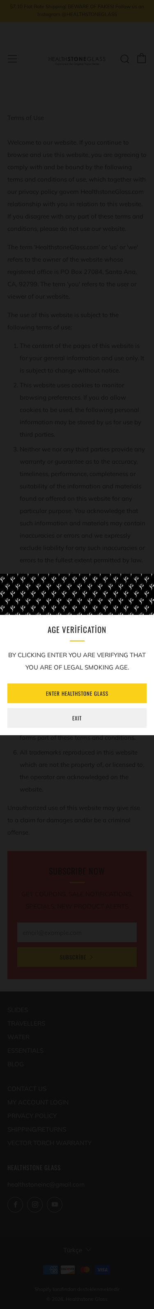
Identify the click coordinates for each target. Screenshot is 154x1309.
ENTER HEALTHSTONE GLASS (77, 693)
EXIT (77, 718)
